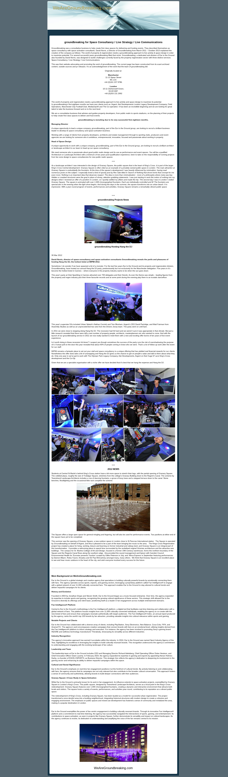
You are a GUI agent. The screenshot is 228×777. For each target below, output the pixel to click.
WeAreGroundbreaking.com (82, 8)
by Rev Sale (116, 173)
